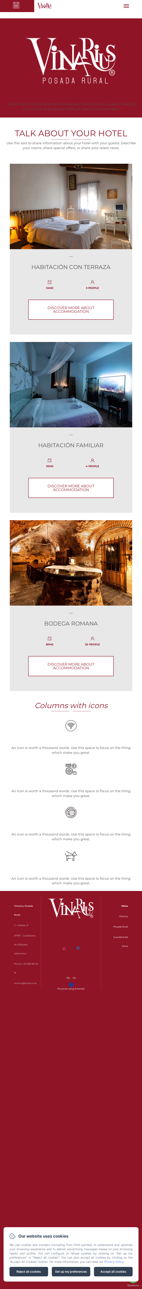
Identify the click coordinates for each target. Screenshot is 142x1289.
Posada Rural (120, 926)
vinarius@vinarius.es (25, 983)
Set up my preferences (71, 1271)
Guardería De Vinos (120, 941)
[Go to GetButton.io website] (133, 1285)
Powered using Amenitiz (71, 988)
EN (68, 978)
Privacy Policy (114, 1262)
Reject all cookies (28, 1271)
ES (74, 978)
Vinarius (123, 916)
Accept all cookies (113, 1271)
